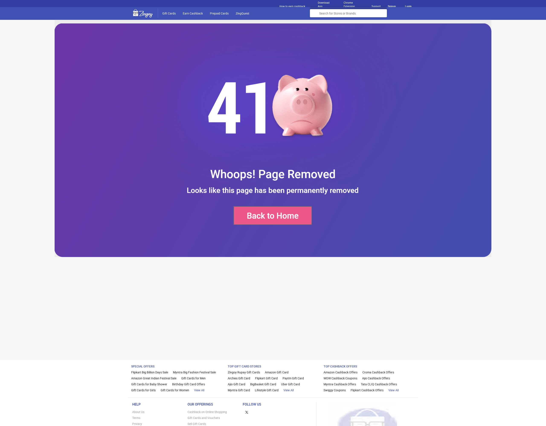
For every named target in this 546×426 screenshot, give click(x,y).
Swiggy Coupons (335, 390)
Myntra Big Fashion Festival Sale (194, 372)
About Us (138, 412)
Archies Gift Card (239, 378)
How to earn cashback (292, 6)
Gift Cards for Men (193, 378)
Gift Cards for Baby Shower (149, 384)
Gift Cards (169, 13)
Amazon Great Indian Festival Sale (153, 378)
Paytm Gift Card (293, 378)
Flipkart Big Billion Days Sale (149, 372)
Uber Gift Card (290, 384)
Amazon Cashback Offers (340, 372)
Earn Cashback (193, 13)
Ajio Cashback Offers (376, 378)
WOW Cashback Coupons (340, 378)
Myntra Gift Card (239, 390)
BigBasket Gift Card (263, 384)
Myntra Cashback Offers (340, 384)
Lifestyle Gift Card (267, 390)
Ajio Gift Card (236, 384)
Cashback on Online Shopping (207, 412)
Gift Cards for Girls (143, 390)
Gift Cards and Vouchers (203, 418)
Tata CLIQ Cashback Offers (379, 384)
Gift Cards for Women (175, 390)
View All (199, 390)
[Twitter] (246, 412)
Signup (392, 6)
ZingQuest (242, 13)
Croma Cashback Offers (378, 372)
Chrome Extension (349, 3)
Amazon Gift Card (277, 372)
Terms (136, 418)
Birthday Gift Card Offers (188, 384)
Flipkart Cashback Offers (367, 390)
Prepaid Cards (219, 13)
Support (376, 6)
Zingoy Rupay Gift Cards (244, 372)
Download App (324, 3)
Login (408, 6)
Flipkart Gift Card (266, 378)
